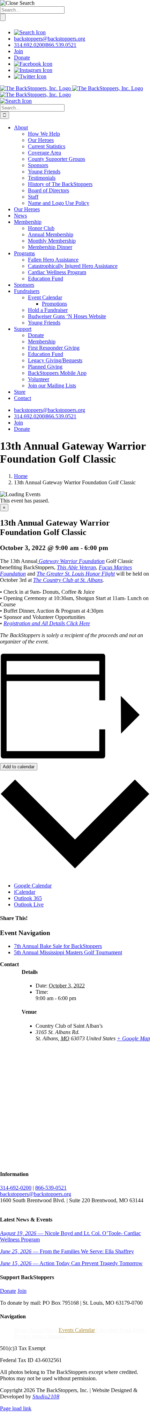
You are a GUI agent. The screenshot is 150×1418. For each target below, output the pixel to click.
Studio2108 (45, 1396)
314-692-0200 (15, 1188)
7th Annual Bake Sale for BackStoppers (58, 946)
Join (18, 51)
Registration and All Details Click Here (46, 623)
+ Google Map (133, 1038)
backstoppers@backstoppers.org (49, 39)
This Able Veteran (76, 567)
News (50, 1330)
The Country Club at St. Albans (68, 580)
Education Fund (113, 1330)
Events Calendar (77, 1330)
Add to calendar (19, 766)
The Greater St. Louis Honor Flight (76, 574)
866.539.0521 (61, 45)
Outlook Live (29, 904)
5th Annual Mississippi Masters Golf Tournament (68, 952)
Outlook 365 (28, 898)
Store (138, 1330)
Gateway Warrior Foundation (71, 561)
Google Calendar (33, 886)
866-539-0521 (51, 1188)
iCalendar (24, 892)
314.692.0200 (29, 45)
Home (21, 1330)
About (36, 1330)
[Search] (30, 32)
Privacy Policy (30, 1336)
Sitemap (56, 1336)
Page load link (15, 1408)
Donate (22, 57)
